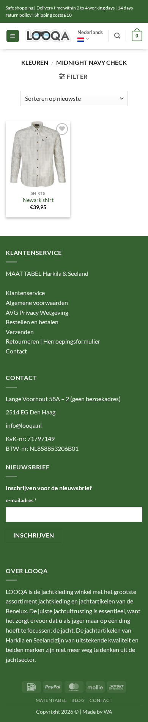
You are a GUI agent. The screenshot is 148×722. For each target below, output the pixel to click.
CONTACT (101, 700)
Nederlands (90, 32)
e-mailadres (21, 500)
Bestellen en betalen (32, 321)
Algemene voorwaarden (37, 302)
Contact (16, 351)
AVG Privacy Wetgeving (37, 312)
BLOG (78, 700)
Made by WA (97, 711)
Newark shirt (38, 200)
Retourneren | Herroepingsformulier (53, 341)
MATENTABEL (51, 700)
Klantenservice (25, 292)
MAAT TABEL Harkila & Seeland (47, 273)
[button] (12, 36)
